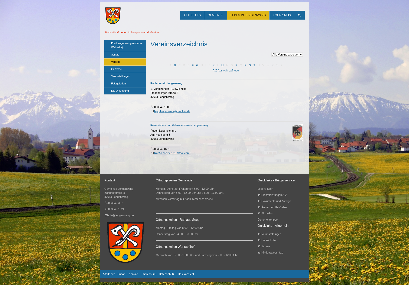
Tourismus (282, 15)
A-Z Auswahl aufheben (226, 70)
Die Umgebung (120, 90)
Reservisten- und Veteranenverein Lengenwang (179, 125)
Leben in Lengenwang (248, 15)
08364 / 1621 (116, 209)
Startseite (109, 274)
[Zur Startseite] (112, 10)
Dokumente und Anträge (276, 201)
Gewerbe (116, 69)
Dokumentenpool (268, 219)
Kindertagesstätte (272, 252)
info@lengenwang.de (121, 215)
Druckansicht (186, 274)
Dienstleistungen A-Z (274, 195)
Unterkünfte (268, 240)
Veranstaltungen (120, 76)
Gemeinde (215, 15)
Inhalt (121, 274)
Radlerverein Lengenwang (166, 83)
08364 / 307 (115, 203)
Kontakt (133, 274)
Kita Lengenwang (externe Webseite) (126, 45)
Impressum (149, 274)
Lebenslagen (265, 188)
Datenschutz (166, 274)
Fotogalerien (118, 83)
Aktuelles (192, 15)
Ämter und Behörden (274, 207)
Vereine (115, 61)
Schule (115, 54)
